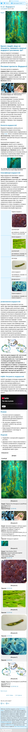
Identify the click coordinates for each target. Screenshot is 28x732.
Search (2, 730)
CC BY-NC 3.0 (14, 686)
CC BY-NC (13, 508)
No (8, 703)
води (5, 134)
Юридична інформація (6, 722)
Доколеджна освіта (18, 3)
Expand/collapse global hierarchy (2, 3)
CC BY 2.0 (9, 557)
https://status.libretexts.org (20, 726)
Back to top (3, 691)
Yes (3, 703)
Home (7, 3)
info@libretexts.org (9, 724)
